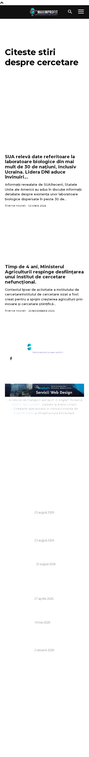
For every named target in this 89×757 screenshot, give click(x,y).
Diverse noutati (15, 205)
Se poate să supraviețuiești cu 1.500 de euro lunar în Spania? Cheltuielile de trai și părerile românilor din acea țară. (44, 502)
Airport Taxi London (26, 404)
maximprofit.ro (21, 750)
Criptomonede (24, 413)
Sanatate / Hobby (20, 564)
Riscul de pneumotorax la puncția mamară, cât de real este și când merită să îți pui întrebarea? (43, 553)
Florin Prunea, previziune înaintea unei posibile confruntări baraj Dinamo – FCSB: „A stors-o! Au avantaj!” (44, 611)
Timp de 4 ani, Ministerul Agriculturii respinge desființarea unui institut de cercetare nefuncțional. (44, 274)
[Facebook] (10, 358)
